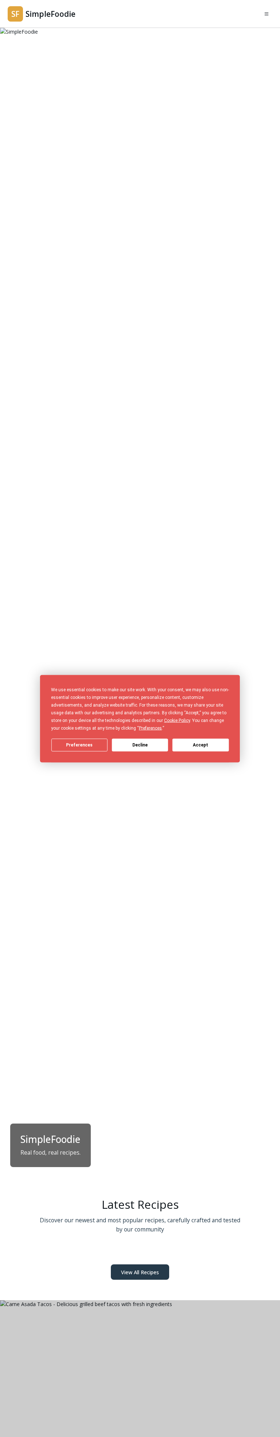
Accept (200, 745)
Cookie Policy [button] (177, 720)
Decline (140, 745)
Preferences (79, 745)
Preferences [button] (150, 727)
